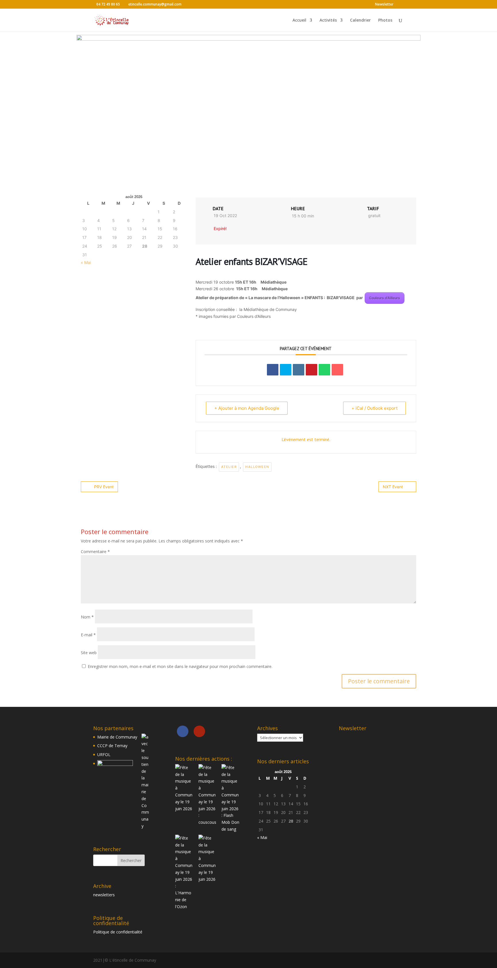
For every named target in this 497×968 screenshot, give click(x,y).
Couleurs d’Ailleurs (384, 298)
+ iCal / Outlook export (374, 408)
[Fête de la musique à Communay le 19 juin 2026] (184, 788)
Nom (87, 617)
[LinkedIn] (298, 369)
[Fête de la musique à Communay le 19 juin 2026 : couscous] (207, 795)
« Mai (86, 262)
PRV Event (104, 486)
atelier (229, 467)
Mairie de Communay (117, 737)
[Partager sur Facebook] (272, 369)
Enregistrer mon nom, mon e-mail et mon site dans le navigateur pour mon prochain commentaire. (180, 666)
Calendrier (360, 20)
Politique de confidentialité (117, 932)
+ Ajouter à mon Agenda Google (246, 408)
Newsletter (384, 5)
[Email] (337, 369)
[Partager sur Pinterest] (311, 369)
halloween (257, 467)
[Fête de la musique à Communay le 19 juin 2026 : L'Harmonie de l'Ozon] (184, 872)
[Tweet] (285, 369)
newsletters (104, 894)
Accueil (299, 20)
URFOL (103, 754)
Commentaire (95, 551)
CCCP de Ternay (112, 745)
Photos (385, 20)
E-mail (88, 634)
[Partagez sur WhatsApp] (324, 369)
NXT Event (393, 486)
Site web (89, 652)
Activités (328, 20)
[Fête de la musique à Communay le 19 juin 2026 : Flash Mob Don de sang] (230, 798)
